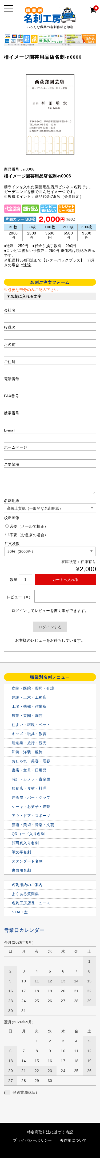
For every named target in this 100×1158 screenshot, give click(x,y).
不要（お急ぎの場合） (29, 535)
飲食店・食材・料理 (29, 788)
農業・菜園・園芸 (27, 715)
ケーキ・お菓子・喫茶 (31, 806)
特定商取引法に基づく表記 (50, 1132)
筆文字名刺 (21, 852)
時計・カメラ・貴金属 (31, 779)
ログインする (50, 627)
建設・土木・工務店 (29, 697)
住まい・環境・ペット (31, 724)
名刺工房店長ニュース (31, 903)
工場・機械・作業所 (29, 706)
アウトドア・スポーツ (31, 815)
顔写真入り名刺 (25, 843)
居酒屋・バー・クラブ (31, 797)
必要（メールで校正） (29, 526)
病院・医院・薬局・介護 (33, 688)
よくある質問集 (25, 894)
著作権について (73, 1140)
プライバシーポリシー (32, 1140)
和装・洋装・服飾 (27, 752)
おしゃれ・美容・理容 (31, 761)
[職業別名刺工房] (50, 18)
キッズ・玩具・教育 (29, 734)
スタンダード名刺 (27, 861)
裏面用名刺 (21, 870)
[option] (50, 114)
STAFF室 (20, 912)
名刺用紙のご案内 (27, 885)
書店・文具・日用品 (29, 770)
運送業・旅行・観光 (29, 743)
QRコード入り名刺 (28, 834)
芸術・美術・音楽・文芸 (33, 825)
